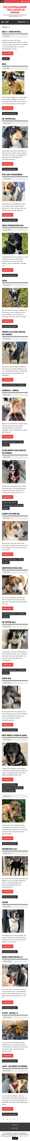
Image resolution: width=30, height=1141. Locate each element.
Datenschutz (15, 1128)
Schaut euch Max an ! (11, 513)
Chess (4, 280)
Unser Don (6, 678)
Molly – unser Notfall (11, 31)
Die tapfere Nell (9, 119)
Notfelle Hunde (18, 505)
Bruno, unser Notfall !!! (12, 957)
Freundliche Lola (9, 849)
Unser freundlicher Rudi (12, 225)
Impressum (15, 1124)
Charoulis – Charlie (10, 390)
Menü (6, 22)
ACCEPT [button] (15, 1138)
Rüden (20, 442)
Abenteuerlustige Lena (12, 568)
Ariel (4, 64)
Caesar (5, 902)
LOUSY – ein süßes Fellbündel (15, 1066)
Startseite (5, 58)
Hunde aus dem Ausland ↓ (9, 113)
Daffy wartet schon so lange (14, 735)
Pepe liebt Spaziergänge (12, 174)
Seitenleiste (22, 22)
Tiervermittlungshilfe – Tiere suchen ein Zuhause (15, 9)
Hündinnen (22, 385)
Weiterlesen (7, 53)
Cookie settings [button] (22, 1136)
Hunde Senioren (7, 505)
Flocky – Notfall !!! (10, 1013)
